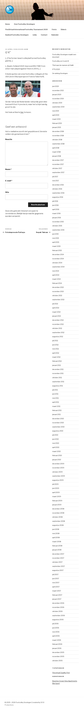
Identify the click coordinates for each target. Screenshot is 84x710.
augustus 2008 (58, 525)
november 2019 (58, 99)
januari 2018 (56, 156)
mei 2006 (55, 632)
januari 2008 (56, 550)
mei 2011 (55, 398)
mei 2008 (55, 533)
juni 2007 (55, 578)
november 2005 (58, 656)
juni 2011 (55, 394)
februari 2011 (56, 410)
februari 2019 (57, 123)
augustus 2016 (57, 197)
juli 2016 (55, 201)
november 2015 (58, 222)
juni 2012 (55, 345)
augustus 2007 (57, 570)
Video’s (63, 29)
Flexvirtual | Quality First (61, 673)
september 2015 (58, 230)
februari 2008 (57, 546)
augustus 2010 (57, 431)
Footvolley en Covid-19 (60, 61)
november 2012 (58, 324)
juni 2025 (55, 86)
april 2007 (56, 587)
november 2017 (58, 164)
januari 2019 (56, 127)
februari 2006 (57, 644)
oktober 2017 (57, 168)
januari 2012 (56, 365)
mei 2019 (55, 111)
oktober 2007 (57, 562)
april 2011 (55, 402)
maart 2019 (56, 119)
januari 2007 (56, 599)
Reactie (8, 139)
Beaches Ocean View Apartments (64, 681)
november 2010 (58, 423)
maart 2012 (56, 357)
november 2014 (58, 259)
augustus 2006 (58, 619)
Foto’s (54, 29)
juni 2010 (55, 439)
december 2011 (57, 369)
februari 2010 (57, 455)
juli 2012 (55, 341)
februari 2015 (57, 250)
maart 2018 (56, 152)
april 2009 (56, 492)
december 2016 (58, 185)
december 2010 (58, 419)
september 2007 (58, 566)
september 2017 (58, 172)
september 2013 (58, 299)
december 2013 (58, 287)
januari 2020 (56, 94)
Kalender (55, 35)
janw (26, 49)
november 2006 (58, 607)
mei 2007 (55, 583)
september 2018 (58, 144)
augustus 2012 (57, 336)
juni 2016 (55, 205)
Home (7, 24)
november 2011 (57, 373)
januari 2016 (56, 218)
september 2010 (58, 427)
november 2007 (58, 558)
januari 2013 (56, 316)
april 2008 (56, 537)
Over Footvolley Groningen (24, 24)
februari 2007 (57, 595)
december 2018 (58, 131)
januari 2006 (56, 648)
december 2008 (58, 509)
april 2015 (55, 242)
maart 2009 (56, 496)
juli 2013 (55, 304)
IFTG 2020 (56, 69)
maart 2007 (56, 591)
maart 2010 (56, 451)
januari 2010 (56, 460)
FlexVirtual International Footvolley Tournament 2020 (26, 29)
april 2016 (55, 209)
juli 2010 (55, 435)
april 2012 (55, 353)
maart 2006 (56, 640)
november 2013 (58, 291)
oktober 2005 (57, 661)
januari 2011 (56, 414)
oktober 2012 (57, 328)
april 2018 (55, 148)
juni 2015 (55, 234)
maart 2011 (56, 406)
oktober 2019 (57, 103)
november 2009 (58, 468)
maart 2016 (56, 213)
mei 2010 (55, 443)
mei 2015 (55, 238)
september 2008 (58, 521)
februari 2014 (57, 283)
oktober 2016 (57, 189)
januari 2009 (56, 505)
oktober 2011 (57, 377)
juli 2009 (55, 484)
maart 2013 (56, 312)
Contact (44, 35)
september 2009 (58, 476)
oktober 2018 (57, 140)
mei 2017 (55, 181)
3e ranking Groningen (60, 73)
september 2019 (58, 107)
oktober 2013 (57, 295)
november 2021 (58, 90)
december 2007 (58, 554)
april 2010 (55, 447)
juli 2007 (55, 574)
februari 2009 (57, 501)
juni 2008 (55, 529)
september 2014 (58, 267)
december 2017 (58, 160)
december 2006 (58, 603)
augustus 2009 (58, 480)
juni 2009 (55, 488)
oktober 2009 (57, 472)
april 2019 (55, 115)
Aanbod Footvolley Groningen (17, 35)
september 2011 (58, 382)
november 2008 (58, 513)
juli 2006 (55, 624)
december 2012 (58, 320)
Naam (8, 169)
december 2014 (58, 254)
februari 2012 (57, 361)
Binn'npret (56, 683)
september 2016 (58, 193)
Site (7, 192)
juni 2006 (55, 628)
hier (22, 112)
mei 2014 (55, 271)
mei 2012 (55, 349)
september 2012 (58, 332)
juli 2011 (55, 390)
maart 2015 (56, 246)
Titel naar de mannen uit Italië (63, 65)
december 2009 (58, 464)
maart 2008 (56, 541)
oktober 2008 (57, 517)
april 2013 (55, 308)
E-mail (8, 181)
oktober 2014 (57, 263)
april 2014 (55, 275)
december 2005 (58, 652)
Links (35, 35)
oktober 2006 (57, 611)
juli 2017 (55, 177)
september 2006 (58, 615)
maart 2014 (56, 279)
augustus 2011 (57, 386)
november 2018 (58, 135)
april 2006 (56, 636)
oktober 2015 (57, 226)
